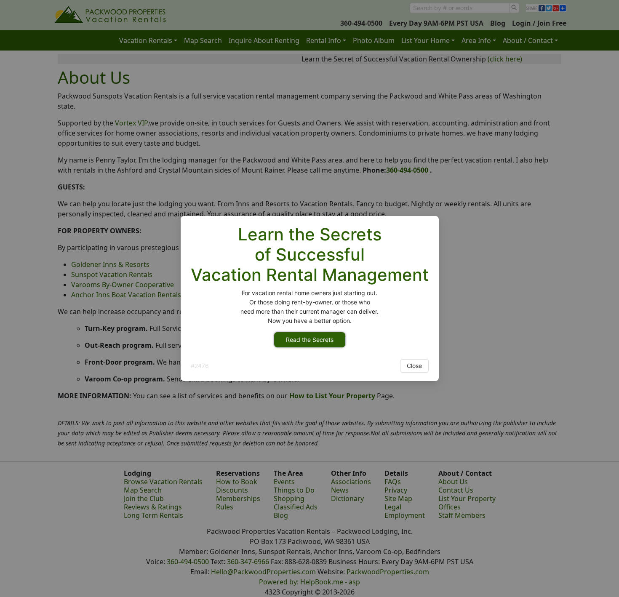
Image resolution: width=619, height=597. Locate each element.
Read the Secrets (310, 339)
